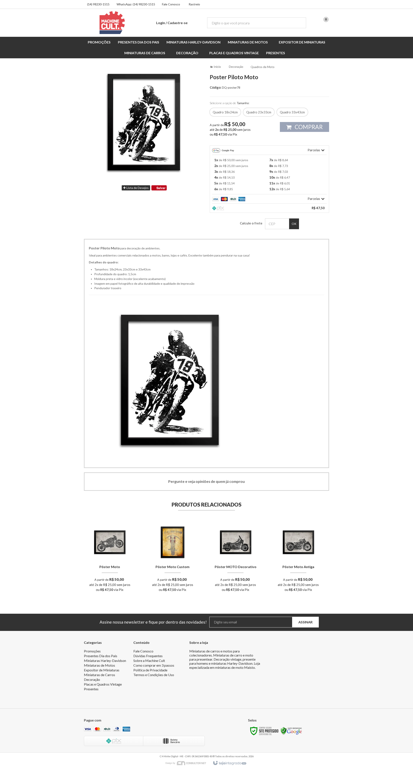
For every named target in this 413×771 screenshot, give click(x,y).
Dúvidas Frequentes (148, 656)
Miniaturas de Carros (99, 675)
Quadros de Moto (262, 67)
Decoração (236, 66)
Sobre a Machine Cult (149, 660)
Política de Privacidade (150, 670)
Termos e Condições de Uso (153, 675)
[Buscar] (299, 22)
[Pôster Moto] (110, 558)
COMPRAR (308, 127)
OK (294, 224)
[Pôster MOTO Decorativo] (235, 558)
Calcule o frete (251, 223)
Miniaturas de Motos (99, 665)
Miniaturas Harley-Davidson (105, 660)
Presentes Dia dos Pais (100, 656)
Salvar (160, 188)
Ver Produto (109, 574)
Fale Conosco (171, 4)
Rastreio (194, 4)
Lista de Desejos (137, 188)
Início (217, 66)
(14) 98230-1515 (98, 4)
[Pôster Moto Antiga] (298, 558)
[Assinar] (305, 622)
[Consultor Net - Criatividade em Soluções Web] (188, 762)
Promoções (92, 651)
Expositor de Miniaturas (101, 670)
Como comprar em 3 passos (153, 665)
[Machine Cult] (112, 23)
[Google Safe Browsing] (291, 730)
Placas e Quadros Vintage (103, 684)
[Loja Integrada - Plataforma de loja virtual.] (229, 763)
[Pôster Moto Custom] (172, 558)
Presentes (91, 689)
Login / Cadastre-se (172, 23)
